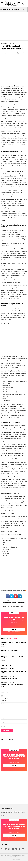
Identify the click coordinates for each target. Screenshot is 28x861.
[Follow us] (23, 3)
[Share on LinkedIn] (20, 596)
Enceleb (13, 859)
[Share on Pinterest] (16, 596)
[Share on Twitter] (12, 596)
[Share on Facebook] (8, 596)
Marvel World (13, 638)
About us (18, 859)
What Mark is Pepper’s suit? (9, 650)
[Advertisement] (14, 26)
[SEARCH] (26, 3)
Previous (0, 9)
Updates (12, 668)
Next (27, 9)
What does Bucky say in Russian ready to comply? (12, 9)
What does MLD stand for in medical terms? (12, 657)
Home (9, 859)
